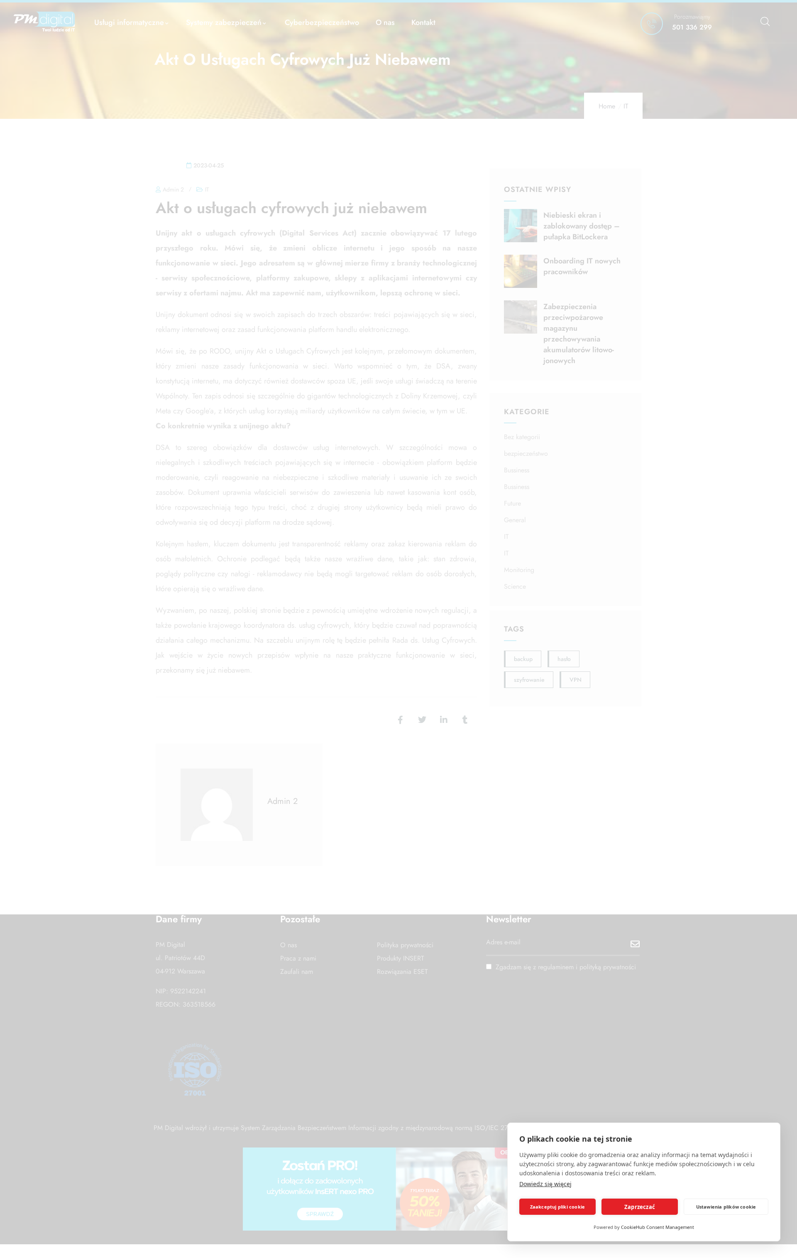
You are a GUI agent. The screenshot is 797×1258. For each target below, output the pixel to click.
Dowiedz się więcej (545, 1184)
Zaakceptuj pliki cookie (557, 1207)
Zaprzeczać (639, 1207)
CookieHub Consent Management (657, 1227)
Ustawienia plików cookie (726, 1207)
